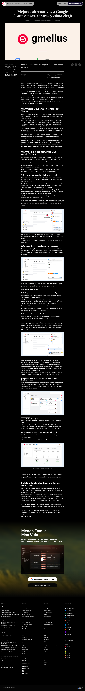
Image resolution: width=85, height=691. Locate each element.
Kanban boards (25, 417)
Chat (45, 651)
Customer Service (48, 631)
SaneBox (24, 660)
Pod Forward (25, 631)
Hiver (23, 645)
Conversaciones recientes (7, 667)
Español (68, 655)
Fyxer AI (24, 647)
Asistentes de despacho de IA (8, 629)
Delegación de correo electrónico (8, 647)
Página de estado (47, 616)
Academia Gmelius (48, 612)
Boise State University (27, 639)
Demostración (4, 608)
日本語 (68, 657)
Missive (24, 653)
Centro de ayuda (47, 610)
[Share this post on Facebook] (79, 64)
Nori (23, 635)
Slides (45, 664)
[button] (10, 3)
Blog (45, 606)
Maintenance (46, 637)
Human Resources (48, 633)
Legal (45, 635)
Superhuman (25, 649)
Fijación (24, 606)
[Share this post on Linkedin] (72, 64)
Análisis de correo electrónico (7, 660)
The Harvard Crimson (27, 624)
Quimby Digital (25, 626)
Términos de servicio (26, 688)
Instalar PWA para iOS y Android (8, 612)
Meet (45, 660)
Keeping (24, 658)
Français (69, 648)
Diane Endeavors (26, 628)
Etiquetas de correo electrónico (8, 665)
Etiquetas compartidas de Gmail (8, 640)
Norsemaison (25, 633)
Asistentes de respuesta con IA (8, 625)
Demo (59, 3)
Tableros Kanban (5, 658)
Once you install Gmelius (28, 504)
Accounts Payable (48, 622)
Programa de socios (26, 610)
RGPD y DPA (50, 688)
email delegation (37, 297)
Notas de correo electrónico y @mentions (10, 645)
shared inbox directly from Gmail (52, 177)
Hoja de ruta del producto (28, 616)
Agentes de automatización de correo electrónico (9, 623)
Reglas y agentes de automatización (9, 632)
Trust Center (25, 612)
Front (23, 651)
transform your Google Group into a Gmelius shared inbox (37, 236)
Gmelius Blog (27, 20)
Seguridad (45, 688)
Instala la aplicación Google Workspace (10, 614)
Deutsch (69, 650)
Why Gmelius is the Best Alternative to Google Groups (10, 71)
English (68, 646)
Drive (45, 655)
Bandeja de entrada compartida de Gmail (10, 638)
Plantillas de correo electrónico (8, 649)
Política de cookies (59, 688)
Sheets (45, 662)
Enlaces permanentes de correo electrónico (8, 652)
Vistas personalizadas (6, 663)
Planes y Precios (28, 3)
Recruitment (46, 639)
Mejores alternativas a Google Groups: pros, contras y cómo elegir (47, 20)
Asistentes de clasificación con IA (8, 627)
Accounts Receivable (48, 624)
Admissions (46, 626)
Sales (45, 641)
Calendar (46, 649)
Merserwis (24, 637)
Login (65, 3)
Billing (45, 628)
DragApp (24, 655)
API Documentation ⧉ (5, 616)
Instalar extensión (5, 610)
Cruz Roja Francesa (26, 622)
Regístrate (3, 606)
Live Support (46, 608)
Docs (45, 653)
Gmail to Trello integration (50, 425)
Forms (45, 658)
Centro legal (25, 608)
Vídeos (45, 614)
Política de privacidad (37, 688)
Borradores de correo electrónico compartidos (8, 643)
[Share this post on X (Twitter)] (76, 64)
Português (69, 653)
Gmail (45, 647)
